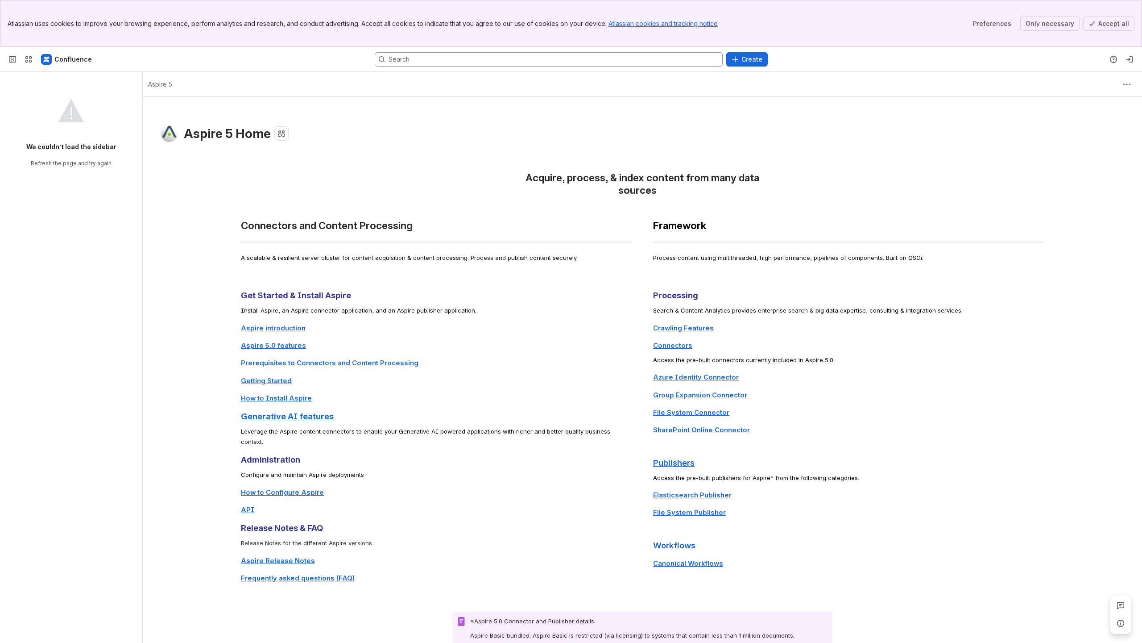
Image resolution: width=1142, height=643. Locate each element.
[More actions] (1127, 84)
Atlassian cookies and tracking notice (663, 23)
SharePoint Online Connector (701, 430)
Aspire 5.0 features (273, 346)
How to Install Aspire (276, 398)
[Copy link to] (659, 191)
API (247, 510)
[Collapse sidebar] (12, 59)
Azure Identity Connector (696, 377)
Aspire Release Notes (278, 561)
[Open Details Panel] (1120, 623)
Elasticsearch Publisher (692, 495)
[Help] (1113, 59)
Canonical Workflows (688, 563)
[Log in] (1129, 59)
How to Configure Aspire (282, 493)
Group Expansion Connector (700, 395)
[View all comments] (1120, 605)
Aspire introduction (273, 328)
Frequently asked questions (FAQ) (298, 578)
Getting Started (266, 381)
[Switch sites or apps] (28, 59)
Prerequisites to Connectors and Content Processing (329, 363)
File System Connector (691, 413)
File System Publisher (689, 513)
